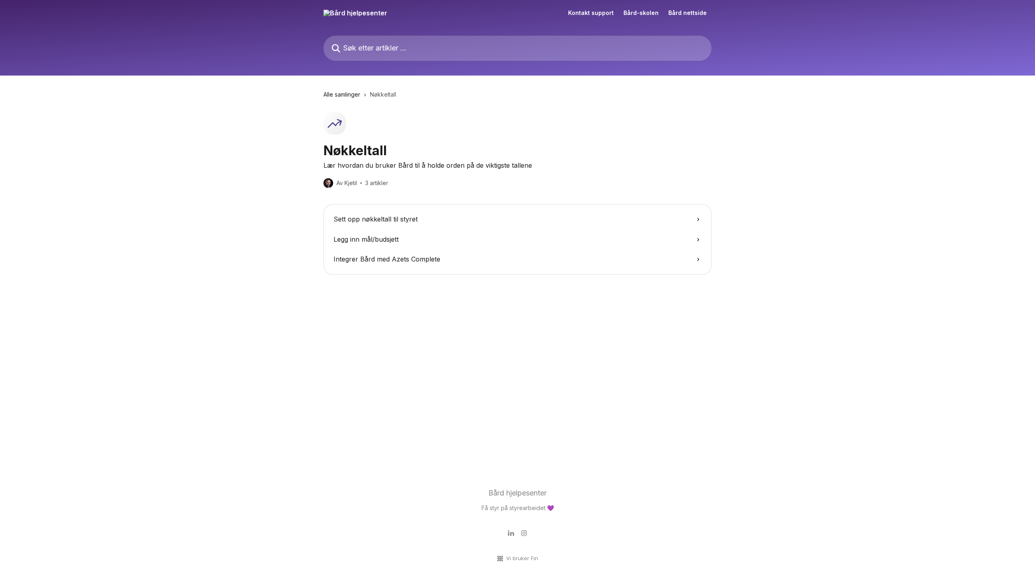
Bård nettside (687, 13)
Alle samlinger (341, 94)
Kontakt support (591, 13)
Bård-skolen (641, 13)
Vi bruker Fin (522, 558)
